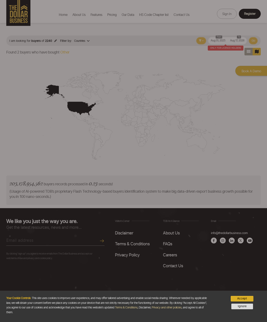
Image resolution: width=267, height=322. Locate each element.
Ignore (242, 306)
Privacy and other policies (166, 307)
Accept (242, 298)
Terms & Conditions (126, 307)
